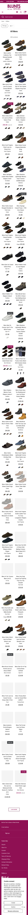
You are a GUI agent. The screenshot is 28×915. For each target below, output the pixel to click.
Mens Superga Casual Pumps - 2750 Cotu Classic (20, 208)
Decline (13, 907)
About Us (4, 847)
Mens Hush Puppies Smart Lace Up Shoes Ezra (7, 147)
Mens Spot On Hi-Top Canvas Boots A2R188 (20, 669)
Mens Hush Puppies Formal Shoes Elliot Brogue (20, 237)
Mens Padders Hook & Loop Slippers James (20, 267)
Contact (4, 850)
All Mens (7, 21)
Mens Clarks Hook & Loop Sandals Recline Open (20, 55)
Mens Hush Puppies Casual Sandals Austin (7, 237)
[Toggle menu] (2, 12)
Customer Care (6, 853)
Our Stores (4, 868)
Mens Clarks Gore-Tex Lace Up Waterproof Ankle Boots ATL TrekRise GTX (7, 788)
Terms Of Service (6, 856)
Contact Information (7, 862)
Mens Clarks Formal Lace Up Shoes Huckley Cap (7, 756)
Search (3, 844)
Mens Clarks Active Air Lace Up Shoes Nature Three (7, 118)
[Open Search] (2, 17)
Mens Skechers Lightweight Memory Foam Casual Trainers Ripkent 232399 (20, 329)
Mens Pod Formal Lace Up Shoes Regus (20, 727)
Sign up (7, 833)
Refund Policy (5, 865)
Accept (13, 903)
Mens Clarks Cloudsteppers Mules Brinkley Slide (7, 455)
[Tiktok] (8, 877)
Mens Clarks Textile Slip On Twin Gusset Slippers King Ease (20, 86)
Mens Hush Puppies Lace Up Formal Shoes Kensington (20, 756)
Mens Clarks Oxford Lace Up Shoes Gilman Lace (7, 639)
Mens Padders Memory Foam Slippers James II (7, 392)
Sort (11, 26)
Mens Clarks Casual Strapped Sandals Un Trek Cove (7, 208)
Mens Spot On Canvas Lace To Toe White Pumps (7, 327)
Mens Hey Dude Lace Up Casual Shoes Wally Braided (7, 610)
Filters (5, 26)
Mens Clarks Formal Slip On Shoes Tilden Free (7, 424)
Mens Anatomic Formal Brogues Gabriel (7, 727)
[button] (17, 12)
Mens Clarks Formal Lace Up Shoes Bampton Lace (20, 639)
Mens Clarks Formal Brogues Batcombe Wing (20, 147)
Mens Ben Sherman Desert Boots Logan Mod (20, 786)
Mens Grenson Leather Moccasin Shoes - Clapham (20, 118)
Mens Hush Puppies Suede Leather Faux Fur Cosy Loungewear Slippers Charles (20, 516)
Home (3, 21)
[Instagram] (5, 877)
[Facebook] (2, 877)
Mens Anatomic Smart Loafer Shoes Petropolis (20, 610)
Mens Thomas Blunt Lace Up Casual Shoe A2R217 (20, 698)
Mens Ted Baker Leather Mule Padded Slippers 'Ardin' (7, 176)
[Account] (20, 12)
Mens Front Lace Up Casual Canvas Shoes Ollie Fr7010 (7, 698)
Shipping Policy (6, 859)
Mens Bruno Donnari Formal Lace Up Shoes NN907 (7, 669)
